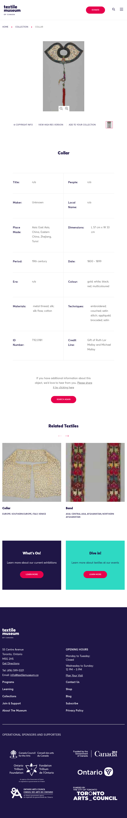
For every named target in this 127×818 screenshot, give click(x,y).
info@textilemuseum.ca (24, 675)
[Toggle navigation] (113, 9)
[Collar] (31, 472)
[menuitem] (31, 683)
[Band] (95, 472)
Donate (95, 10)
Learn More (32, 574)
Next (67, 436)
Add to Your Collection (82, 125)
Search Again (63, 399)
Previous (60, 436)
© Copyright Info (23, 125)
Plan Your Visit (74, 675)
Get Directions (10, 663)
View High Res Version (50, 125)
